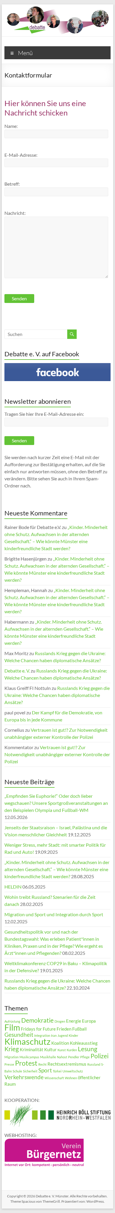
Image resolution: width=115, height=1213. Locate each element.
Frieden (64, 1028)
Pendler (73, 1057)
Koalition (60, 1043)
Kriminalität (31, 1049)
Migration (11, 1057)
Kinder (73, 1035)
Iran (54, 1035)
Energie (73, 1021)
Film (12, 1027)
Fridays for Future (38, 1028)
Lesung (87, 1049)
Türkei (57, 1071)
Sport (45, 1070)
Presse (9, 1064)
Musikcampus (29, 1057)
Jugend (63, 1035)
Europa (89, 1021)
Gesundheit (18, 1034)
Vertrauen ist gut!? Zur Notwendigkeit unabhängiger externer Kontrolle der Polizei (57, 754)
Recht (42, 1064)
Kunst (62, 1050)
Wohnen (71, 1078)
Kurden (72, 1050)
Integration (42, 1035)
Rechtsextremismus (66, 1064)
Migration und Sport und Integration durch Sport (53, 914)
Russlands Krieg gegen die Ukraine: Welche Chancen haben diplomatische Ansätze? (57, 695)
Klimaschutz (27, 1041)
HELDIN (13, 886)
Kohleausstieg (84, 1043)
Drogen (60, 1021)
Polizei (100, 1056)
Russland (93, 1064)
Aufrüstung (12, 1021)
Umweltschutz (73, 1071)
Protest (26, 1063)
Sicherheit (30, 1071)
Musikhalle (48, 1057)
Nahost (62, 1057)
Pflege (85, 1057)
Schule (17, 1071)
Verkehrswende (24, 1077)
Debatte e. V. (17, 670)
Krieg (11, 1049)
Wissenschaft (54, 1078)
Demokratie (37, 1020)
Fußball (79, 1028)
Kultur (50, 1049)
